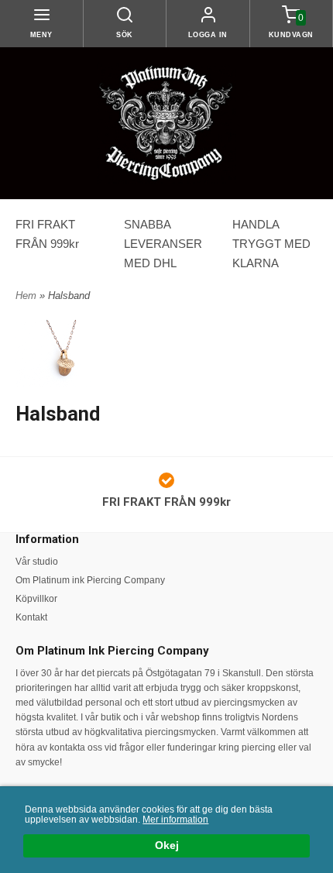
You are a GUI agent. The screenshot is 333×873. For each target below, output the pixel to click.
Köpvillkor (36, 598)
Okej (167, 845)
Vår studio (36, 561)
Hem (25, 295)
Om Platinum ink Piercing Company (90, 580)
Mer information (175, 819)
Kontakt (31, 617)
